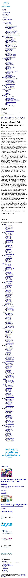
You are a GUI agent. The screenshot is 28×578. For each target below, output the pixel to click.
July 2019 (8, 298)
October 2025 (9, 281)
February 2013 (9, 364)
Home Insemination (7, 19)
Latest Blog (4, 493)
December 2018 (10, 426)
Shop (4, 95)
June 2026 (8, 287)
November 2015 (10, 397)
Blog (7, 93)
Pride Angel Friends (10, 57)
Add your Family (10, 86)
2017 (4, 408)
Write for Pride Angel (11, 32)
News (7, 90)
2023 (4, 255)
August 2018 (9, 429)
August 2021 (9, 225)
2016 (4, 398)
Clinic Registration (10, 84)
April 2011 (8, 334)
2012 (4, 345)
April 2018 (8, 427)
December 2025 (10, 274)
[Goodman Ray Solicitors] (6, 549)
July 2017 (8, 412)
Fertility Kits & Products (11, 99)
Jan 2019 (8, 296)
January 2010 (9, 313)
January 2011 (9, 330)
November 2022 (10, 254)
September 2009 (10, 307)
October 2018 (9, 439)
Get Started (6, 36)
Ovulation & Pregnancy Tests (13, 100)
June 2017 (8, 413)
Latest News (4, 466)
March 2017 (9, 418)
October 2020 (9, 240)
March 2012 (9, 349)
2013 (17, 117)
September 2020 (10, 242)
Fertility (8, 66)
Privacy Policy (6, 564)
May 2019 (8, 303)
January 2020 (9, 234)
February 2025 (9, 276)
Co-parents (8, 51)
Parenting (8, 69)
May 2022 (8, 252)
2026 (4, 282)
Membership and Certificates (12, 33)
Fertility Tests (9, 75)
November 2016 (10, 406)
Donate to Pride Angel (11, 26)
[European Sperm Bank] (6, 520)
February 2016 (9, 402)
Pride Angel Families (11, 55)
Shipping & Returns (7, 565)
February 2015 (9, 386)
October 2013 (9, 375)
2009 (4, 305)
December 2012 (10, 361)
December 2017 (10, 411)
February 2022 (9, 246)
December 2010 (10, 327)
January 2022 (9, 247)
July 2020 (8, 236)
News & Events (7, 89)
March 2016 (9, 403)
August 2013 (9, 372)
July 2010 (8, 321)
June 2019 (8, 300)
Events (7, 91)
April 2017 (8, 415)
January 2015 (9, 385)
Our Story (8, 23)
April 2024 (8, 264)
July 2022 (8, 249)
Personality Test (9, 45)
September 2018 (10, 440)
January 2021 (9, 228)
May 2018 (8, 437)
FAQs (7, 60)
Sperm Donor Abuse (11, 48)
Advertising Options (11, 82)
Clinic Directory (10, 80)
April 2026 (8, 283)
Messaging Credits (10, 40)
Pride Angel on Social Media (12, 35)
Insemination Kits (10, 96)
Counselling (9, 63)
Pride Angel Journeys (11, 27)
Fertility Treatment (10, 76)
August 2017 (9, 409)
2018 (4, 425)
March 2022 (9, 251)
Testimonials (9, 24)
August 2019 (9, 292)
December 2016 (10, 399)
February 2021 (9, 227)
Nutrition (8, 73)
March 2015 (9, 388)
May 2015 (8, 390)
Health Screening (10, 64)
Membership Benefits (11, 39)
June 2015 (8, 391)
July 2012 (8, 354)
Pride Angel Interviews (11, 42)
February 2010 (9, 314)
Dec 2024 (8, 267)
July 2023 (8, 259)
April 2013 (8, 367)
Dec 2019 (8, 290)
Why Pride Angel (7, 22)
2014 (4, 379)
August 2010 (9, 322)
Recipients (8, 53)
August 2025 (9, 273)
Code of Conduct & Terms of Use (11, 562)
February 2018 (9, 430)
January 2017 (9, 417)
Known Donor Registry (11, 30)
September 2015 (10, 395)
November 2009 (10, 309)
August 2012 (9, 355)
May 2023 (8, 261)
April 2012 (8, 350)
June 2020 (8, 237)
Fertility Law (9, 62)
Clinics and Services (6, 511)
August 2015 (9, 394)
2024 (4, 263)
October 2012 (9, 358)
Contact (5, 561)
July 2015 (8, 393)
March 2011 (9, 332)
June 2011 (8, 336)
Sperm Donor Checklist (11, 46)
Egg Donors (9, 50)
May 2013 (8, 368)
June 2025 (8, 278)
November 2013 (10, 376)
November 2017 (10, 421)
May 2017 (8, 420)
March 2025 (9, 279)
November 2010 (10, 326)
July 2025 (8, 277)
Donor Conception (10, 67)
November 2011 (10, 343)
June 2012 (8, 353)
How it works (9, 37)
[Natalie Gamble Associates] (6, 542)
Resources (8, 59)
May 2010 (8, 318)
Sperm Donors (9, 49)
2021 (4, 224)
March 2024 (9, 269)
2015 (4, 384)
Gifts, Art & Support (11, 105)
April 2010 (8, 317)
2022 (4, 243)
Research (8, 94)
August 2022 (9, 245)
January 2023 (9, 258)
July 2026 (8, 286)
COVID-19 (6, 14)
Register (5, 11)
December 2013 (10, 377)
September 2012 (10, 357)
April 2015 (8, 389)
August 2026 (9, 285)
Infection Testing (10, 98)
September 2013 (10, 373)
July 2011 (8, 337)
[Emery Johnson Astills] (6, 556)
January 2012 (9, 346)
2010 (4, 312)
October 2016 (9, 407)
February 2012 (9, 348)
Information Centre (7, 58)
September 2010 (10, 323)
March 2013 (9, 366)
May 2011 (8, 335)
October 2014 (9, 380)
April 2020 (8, 233)
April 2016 (8, 404)
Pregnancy (8, 68)
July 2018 (8, 431)
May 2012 (8, 352)
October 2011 (9, 341)
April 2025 (8, 272)
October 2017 (9, 422)
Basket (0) (5, 16)
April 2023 (8, 256)
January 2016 (9, 400)
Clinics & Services (7, 77)
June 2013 (8, 370)
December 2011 (9, 344)
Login (4, 9)
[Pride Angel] (6, 7)
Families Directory (10, 87)
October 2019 (9, 304)
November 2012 (10, 359)
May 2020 (8, 238)
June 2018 (8, 434)
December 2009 (10, 310)
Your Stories (9, 28)
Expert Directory (10, 81)
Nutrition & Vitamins (11, 102)
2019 (4, 289)
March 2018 (9, 435)
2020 (4, 232)
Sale (7, 104)
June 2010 (8, 319)
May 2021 (8, 229)
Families (5, 85)
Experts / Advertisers (11, 54)
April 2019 (8, 291)
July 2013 (22, 117)
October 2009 (9, 308)
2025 (4, 270)
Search (5, 17)
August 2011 (9, 339)
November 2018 (10, 438)
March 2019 (9, 301)
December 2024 (10, 268)
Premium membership (11, 41)
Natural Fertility (9, 72)
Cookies (5, 566)
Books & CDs (9, 103)
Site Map (5, 568)
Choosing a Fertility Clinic (12, 78)
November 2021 (10, 231)
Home (4, 21)
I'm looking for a (4, 108)
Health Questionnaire (11, 44)
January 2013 (9, 363)
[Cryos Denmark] (6, 527)
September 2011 (10, 340)
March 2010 (9, 316)
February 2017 (9, 416)
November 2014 (10, 381)
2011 (4, 328)
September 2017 (10, 424)
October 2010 (9, 325)
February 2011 (9, 331)
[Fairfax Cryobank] (6, 534)
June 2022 (8, 250)
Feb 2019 (8, 295)
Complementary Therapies (12, 71)
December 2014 (10, 382)
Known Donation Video (11, 31)
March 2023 (9, 260)
